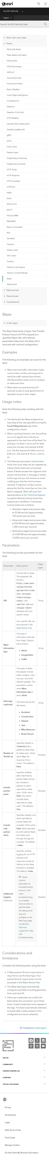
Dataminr (11, 107)
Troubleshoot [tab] (13, 302)
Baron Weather (13, 89)
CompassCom (13, 101)
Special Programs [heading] (11, 1084)
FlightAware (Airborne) (17, 158)
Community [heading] (8, 1064)
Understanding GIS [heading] (11, 1071)
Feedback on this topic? (35, 1028)
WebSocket (12, 284)
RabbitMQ (11, 221)
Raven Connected (14, 227)
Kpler (9, 198)
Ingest (6, 18)
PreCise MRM (12, 215)
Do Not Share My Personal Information (21, 1153)
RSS (8, 233)
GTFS (9, 141)
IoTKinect (11, 187)
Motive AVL (12, 204)
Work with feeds (14, 49)
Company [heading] (7, 1077)
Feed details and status (17, 55)
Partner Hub (24, 628)
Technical (34, 495)
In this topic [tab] (12, 323)
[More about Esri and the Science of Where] (8, 1046)
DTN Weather (13, 118)
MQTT (9, 210)
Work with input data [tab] (16, 37)
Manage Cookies (12, 1145)
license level (38, 461)
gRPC (9, 135)
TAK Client (11, 256)
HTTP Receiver (13, 175)
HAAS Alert (12, 147)
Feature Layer (12, 152)
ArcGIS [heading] (6, 1058)
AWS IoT (11, 72)
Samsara (10, 244)
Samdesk (11, 238)
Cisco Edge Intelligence (17, 95)
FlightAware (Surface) (16, 164)
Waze (9, 279)
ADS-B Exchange (14, 66)
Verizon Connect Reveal (17, 273)
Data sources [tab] (13, 290)
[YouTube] (43, 1046)
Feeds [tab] (9, 43)
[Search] (39, 4)
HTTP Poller (12, 170)
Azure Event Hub (14, 78)
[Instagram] (37, 1046)
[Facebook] (31, 1040)
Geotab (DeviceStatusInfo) (18, 124)
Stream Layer (12, 250)
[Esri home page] (7, 4)
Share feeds (12, 61)
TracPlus (10, 261)
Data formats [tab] (12, 296)
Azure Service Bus (14, 83)
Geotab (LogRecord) (16, 129)
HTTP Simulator (13, 181)
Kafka (9, 193)
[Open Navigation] (45, 4)
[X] (37, 1040)
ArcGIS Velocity (10, 11)
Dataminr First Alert (15, 112)
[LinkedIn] (43, 1040)
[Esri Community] (31, 1046)
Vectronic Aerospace (16, 267)
